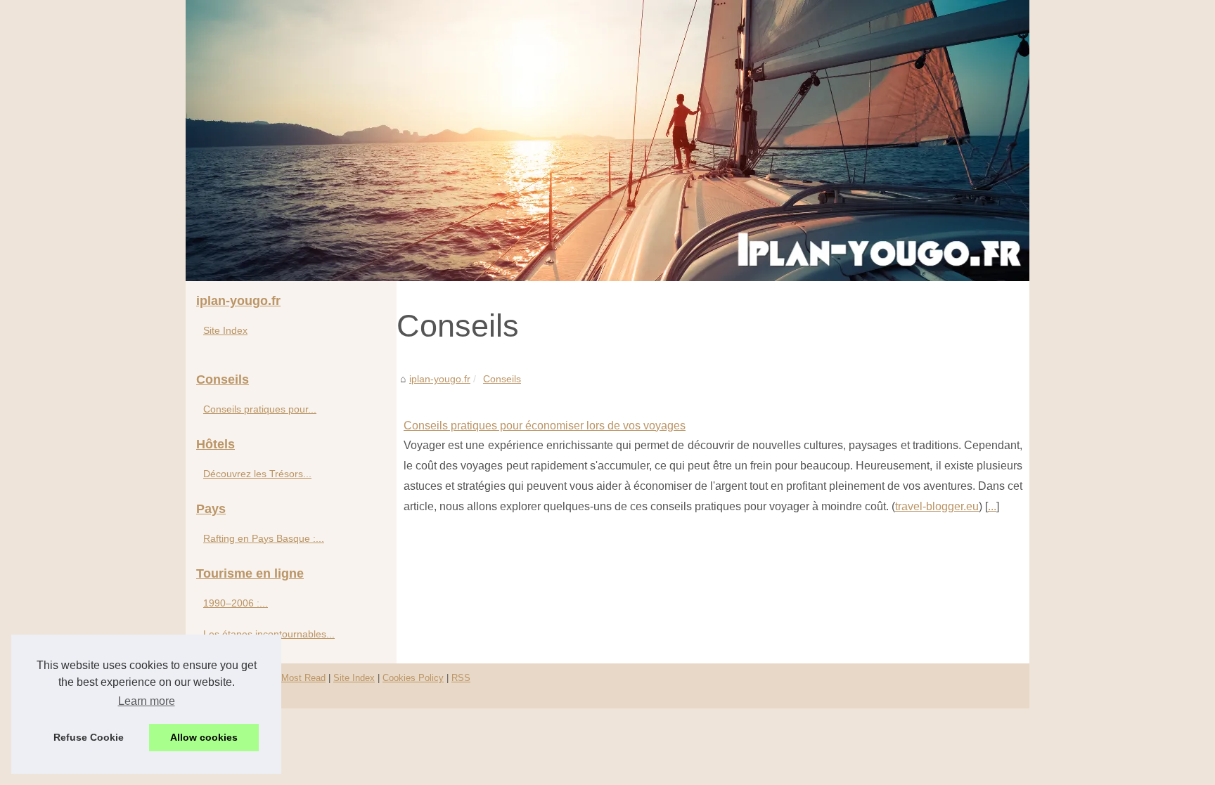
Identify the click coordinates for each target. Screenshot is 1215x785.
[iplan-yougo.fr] (607, 140)
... (992, 506)
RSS (460, 678)
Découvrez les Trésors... (257, 473)
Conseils (502, 378)
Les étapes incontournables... (269, 634)
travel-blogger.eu (937, 506)
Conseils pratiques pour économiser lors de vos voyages (545, 426)
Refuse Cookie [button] (88, 737)
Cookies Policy (413, 678)
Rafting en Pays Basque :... (263, 538)
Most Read (303, 678)
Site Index (225, 330)
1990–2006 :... (235, 603)
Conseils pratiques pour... (259, 409)
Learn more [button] (146, 701)
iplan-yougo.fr (439, 378)
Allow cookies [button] (204, 737)
